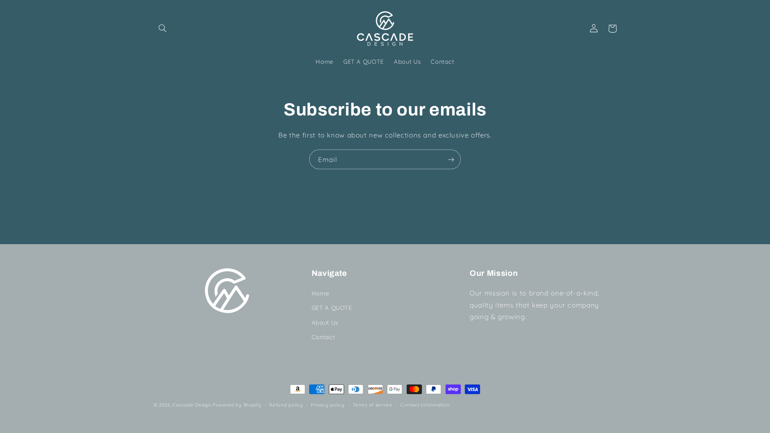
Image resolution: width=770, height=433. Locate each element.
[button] (163, 28)
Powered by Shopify (237, 405)
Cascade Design (191, 405)
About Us (325, 322)
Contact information (424, 405)
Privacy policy (327, 405)
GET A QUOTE (332, 308)
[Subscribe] (451, 159)
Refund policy (286, 405)
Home (320, 293)
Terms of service (373, 405)
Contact (323, 336)
